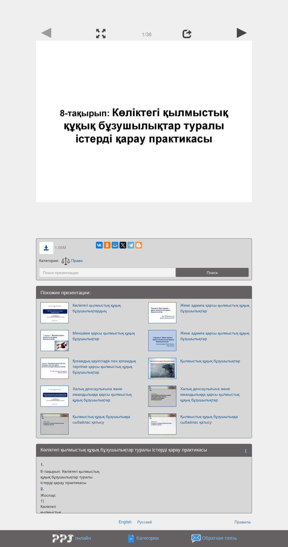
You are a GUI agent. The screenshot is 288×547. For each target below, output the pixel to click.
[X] (123, 245)
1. (42, 464)
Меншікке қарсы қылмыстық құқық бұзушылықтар (104, 335)
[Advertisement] (144, 12)
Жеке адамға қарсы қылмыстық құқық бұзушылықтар (214, 307)
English (125, 522)
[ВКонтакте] (99, 245)
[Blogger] (138, 245)
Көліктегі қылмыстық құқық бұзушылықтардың (97, 307)
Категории (147, 538)
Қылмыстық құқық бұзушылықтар (210, 360)
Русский (144, 522)
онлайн (83, 537)
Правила (243, 522)
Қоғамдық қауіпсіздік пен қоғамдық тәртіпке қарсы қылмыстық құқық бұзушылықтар (104, 366)
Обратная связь (219, 538)
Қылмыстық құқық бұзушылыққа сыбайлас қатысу (101, 419)
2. (42, 488)
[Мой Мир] (115, 245)
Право (77, 260)
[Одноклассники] (107, 245)
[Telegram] (130, 245)
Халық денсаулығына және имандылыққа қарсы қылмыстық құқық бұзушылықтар (102, 394)
